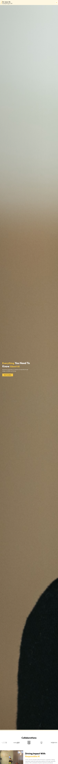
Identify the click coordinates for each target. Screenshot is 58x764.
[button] (56, 2)
